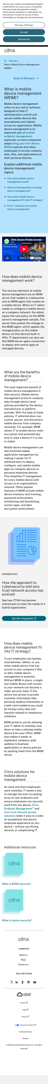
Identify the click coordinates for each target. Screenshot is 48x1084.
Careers (22, 1003)
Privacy (24, 1016)
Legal (24, 1010)
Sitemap (25, 1038)
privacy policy (24, 7)
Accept (24, 32)
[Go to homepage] (5, 61)
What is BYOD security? (16, 884)
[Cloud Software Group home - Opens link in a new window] (24, 996)
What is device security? (17, 920)
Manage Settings (24, 25)
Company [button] (24, 949)
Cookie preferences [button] (25, 1032)
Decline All (24, 39)
